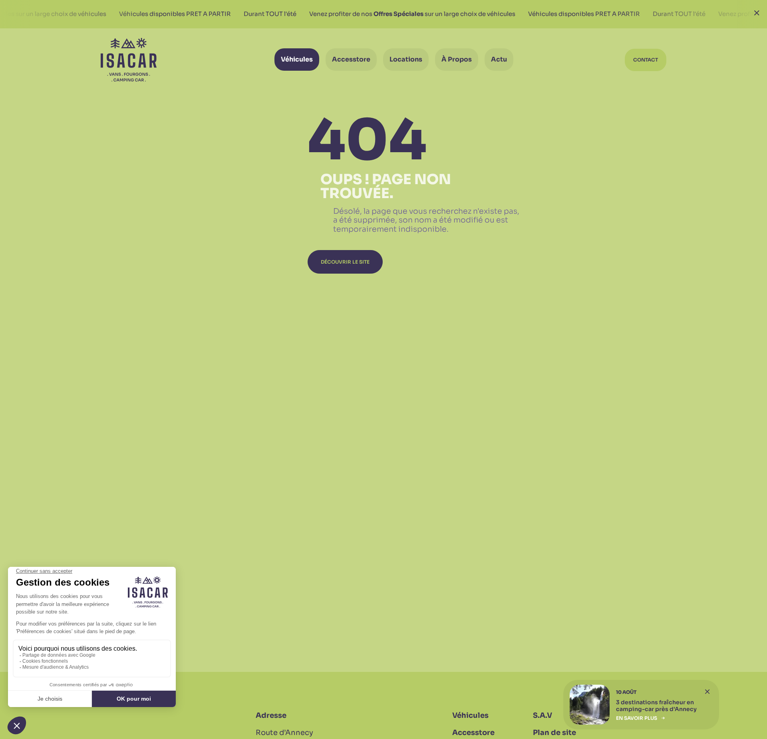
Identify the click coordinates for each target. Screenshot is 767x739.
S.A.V (542, 715)
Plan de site (554, 732)
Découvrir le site (345, 262)
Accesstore (473, 732)
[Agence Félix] (129, 59)
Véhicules (470, 715)
